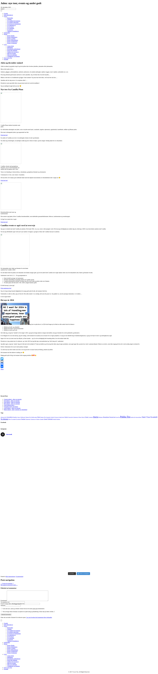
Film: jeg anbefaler (12, 55)
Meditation (10, 47)
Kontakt (6, 59)
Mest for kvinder (11, 53)
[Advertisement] (50, 382)
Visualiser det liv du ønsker (11, 406)
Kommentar (4, 600)
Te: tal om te (10, 27)
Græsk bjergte (61, 417)
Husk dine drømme (12, 50)
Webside (3, 605)
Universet (50, 419)
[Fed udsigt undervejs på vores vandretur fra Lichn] (118, 504)
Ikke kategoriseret (10, 576)
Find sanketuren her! (6, 288)
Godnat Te (53, 417)
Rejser (5, 34)
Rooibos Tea (133, 417)
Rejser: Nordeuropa (12, 41)
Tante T (144, 417)
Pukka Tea (125, 416)
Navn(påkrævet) (5, 602)
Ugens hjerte (10, 46)
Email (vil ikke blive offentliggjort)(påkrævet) (12, 603)
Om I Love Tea (8, 58)
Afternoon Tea (3, 417)
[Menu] (1, 11)
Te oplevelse (18, 419)
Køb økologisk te (8, 15)
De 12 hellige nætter (33, 417)
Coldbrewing (22, 417)
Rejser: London (11, 38)
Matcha (95, 417)
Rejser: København (12, 37)
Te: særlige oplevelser (13, 22)
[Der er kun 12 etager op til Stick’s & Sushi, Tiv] (118, 549)
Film (45, 417)
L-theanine (91, 417)
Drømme (42, 417)
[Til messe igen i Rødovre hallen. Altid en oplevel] (40, 460)
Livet (5, 44)
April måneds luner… (9, 405)
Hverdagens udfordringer (13, 49)
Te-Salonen (4, 419)
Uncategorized (19, 576)
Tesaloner (23, 419)
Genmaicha (48, 417)
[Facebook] (79, 364)
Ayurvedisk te (10, 417)
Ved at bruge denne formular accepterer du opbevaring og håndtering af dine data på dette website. (29, 611)
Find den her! (4, 135)
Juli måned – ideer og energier (12, 400)
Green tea (57, 417)
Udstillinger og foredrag (13, 56)
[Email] (79, 361)
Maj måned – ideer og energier (12, 403)
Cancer (18, 417)
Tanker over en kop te (13, 52)
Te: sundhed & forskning (13, 21)
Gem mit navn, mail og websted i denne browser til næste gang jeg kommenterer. (24, 608)
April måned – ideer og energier (12, 408)
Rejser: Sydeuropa (12, 43)
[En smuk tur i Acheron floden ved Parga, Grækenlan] (40, 549)
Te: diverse (10, 29)
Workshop (58, 419)
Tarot (148, 417)
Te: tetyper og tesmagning (14, 24)
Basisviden (10, 18)
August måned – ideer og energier (13, 399)
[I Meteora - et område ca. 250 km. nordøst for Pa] (40, 504)
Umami (45, 419)
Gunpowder (70, 417)
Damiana (27, 417)
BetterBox (15, 417)
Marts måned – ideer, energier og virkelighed (15, 409)
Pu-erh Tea (118, 417)
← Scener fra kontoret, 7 (7, 583)
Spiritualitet (7, 32)
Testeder (9, 19)
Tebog (10, 419)
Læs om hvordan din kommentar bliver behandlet (39, 617)
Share (2, 369)
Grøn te (66, 417)
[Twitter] (79, 358)
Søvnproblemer (138, 417)
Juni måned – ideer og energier (12, 402)
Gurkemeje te (75, 417)
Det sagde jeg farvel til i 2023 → (9, 585)
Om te (5, 16)
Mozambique (106, 417)
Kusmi (86, 417)
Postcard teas (112, 417)
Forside (6, 13)
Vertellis (54, 419)
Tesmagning (28, 419)
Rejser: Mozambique (12, 40)
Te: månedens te (11, 25)
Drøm (38, 417)
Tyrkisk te (38, 419)
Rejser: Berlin (10, 35)
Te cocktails (13, 419)
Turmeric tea (33, 419)
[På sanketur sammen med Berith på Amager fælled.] (118, 460)
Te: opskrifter (10, 28)
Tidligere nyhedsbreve (13, 31)
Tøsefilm (41, 419)
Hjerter (80, 417)
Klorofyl (83, 417)
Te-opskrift (153, 417)
